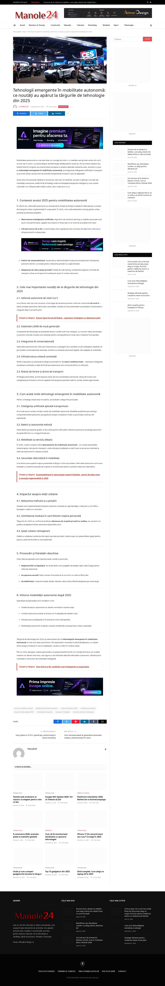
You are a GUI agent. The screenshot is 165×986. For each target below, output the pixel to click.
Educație (67, 25)
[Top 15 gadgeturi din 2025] (60, 856)
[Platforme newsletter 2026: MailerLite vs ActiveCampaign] (92, 781)
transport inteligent (63, 712)
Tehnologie (128, 25)
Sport (116, 25)
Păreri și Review (83, 793)
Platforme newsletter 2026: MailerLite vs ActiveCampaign (91, 798)
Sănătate (106, 25)
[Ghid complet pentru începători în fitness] (119, 308)
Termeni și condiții (67, 971)
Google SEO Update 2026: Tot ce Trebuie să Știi (59, 798)
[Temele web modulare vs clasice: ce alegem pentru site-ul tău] (28, 781)
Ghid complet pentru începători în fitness (136, 306)
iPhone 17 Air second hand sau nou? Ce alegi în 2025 (90, 835)
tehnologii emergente (45, 712)
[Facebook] (4, 131)
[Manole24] (36, 13)
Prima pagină (17, 31)
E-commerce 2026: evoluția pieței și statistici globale (26, 835)
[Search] (151, 25)
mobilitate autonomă (88, 708)
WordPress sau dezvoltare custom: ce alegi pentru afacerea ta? (138, 166)
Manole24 (24, 106)
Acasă (22, 25)
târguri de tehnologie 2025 (24, 712)
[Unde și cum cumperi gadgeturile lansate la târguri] (28, 856)
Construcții (55, 25)
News (24, 31)
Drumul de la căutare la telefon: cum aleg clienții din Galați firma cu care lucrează (71, 2)
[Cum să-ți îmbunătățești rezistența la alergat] (119, 283)
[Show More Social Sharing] (68, 113)
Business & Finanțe (37, 25)
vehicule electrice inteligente (83, 712)
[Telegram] (4, 155)
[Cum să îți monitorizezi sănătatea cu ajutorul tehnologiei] (60, 819)
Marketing (92, 25)
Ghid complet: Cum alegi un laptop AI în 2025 (90, 872)
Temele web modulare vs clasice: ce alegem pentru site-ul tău (27, 799)
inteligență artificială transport (47, 708)
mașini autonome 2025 (69, 708)
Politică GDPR (108, 971)
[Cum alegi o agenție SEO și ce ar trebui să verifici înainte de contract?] (119, 195)
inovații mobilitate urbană (23, 708)
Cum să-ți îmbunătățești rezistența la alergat (137, 282)
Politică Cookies (47, 971)
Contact (122, 971)
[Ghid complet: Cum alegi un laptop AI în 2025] (92, 856)
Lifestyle (80, 25)
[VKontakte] (4, 149)
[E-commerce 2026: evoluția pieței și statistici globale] (28, 819)
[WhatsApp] (4, 162)
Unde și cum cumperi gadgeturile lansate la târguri (27, 872)
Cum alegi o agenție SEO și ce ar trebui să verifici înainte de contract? (140, 195)
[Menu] (15, 25)
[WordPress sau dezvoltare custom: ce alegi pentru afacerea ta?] (119, 167)
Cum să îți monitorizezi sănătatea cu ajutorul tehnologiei (56, 837)
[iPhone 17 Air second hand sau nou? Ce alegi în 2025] (92, 819)
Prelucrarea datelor (89, 971)
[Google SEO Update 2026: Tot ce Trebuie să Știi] (60, 781)
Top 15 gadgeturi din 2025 (57, 871)
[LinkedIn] (4, 143)
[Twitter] (4, 137)
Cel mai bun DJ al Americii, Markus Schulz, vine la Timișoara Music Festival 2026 (140, 180)
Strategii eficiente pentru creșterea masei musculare (139, 294)
